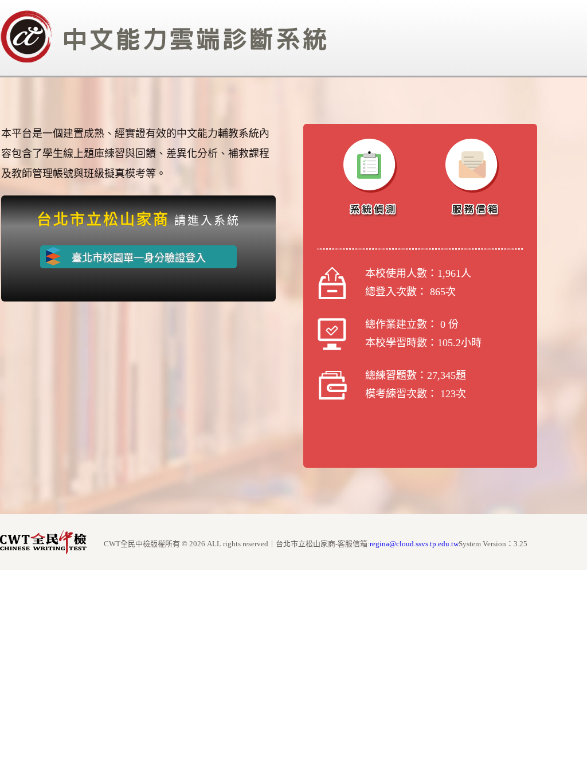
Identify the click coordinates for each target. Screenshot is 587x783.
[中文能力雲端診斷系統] (163, 61)
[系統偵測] (370, 177)
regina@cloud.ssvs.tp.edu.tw (414, 543)
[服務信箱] (472, 177)
